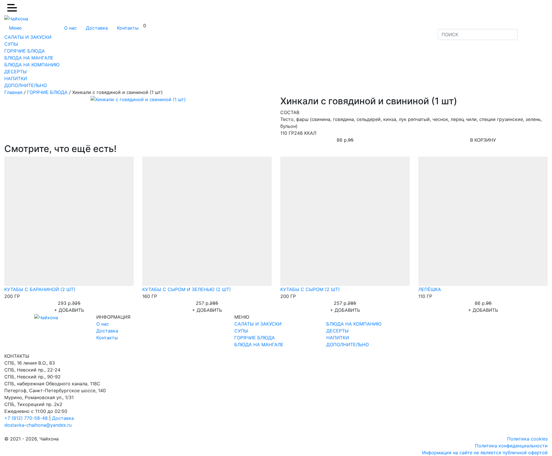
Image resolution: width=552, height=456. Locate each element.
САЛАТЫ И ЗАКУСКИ (27, 37)
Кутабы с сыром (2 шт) (310, 289)
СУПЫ (11, 44)
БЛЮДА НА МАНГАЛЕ (28, 58)
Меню (15, 28)
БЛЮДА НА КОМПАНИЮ (32, 65)
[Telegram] (536, 31)
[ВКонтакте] (529, 31)
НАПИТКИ (15, 78)
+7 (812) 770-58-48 (26, 418)
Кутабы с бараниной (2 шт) (39, 289)
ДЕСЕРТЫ (15, 71)
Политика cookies (527, 439)
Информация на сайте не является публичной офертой (485, 452)
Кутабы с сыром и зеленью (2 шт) (186, 289)
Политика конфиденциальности (511, 446)
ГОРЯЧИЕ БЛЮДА (24, 51)
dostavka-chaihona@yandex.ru (38, 425)
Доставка (97, 28)
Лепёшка (429, 289)
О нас (70, 28)
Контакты (128, 28)
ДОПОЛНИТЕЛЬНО (25, 85)
